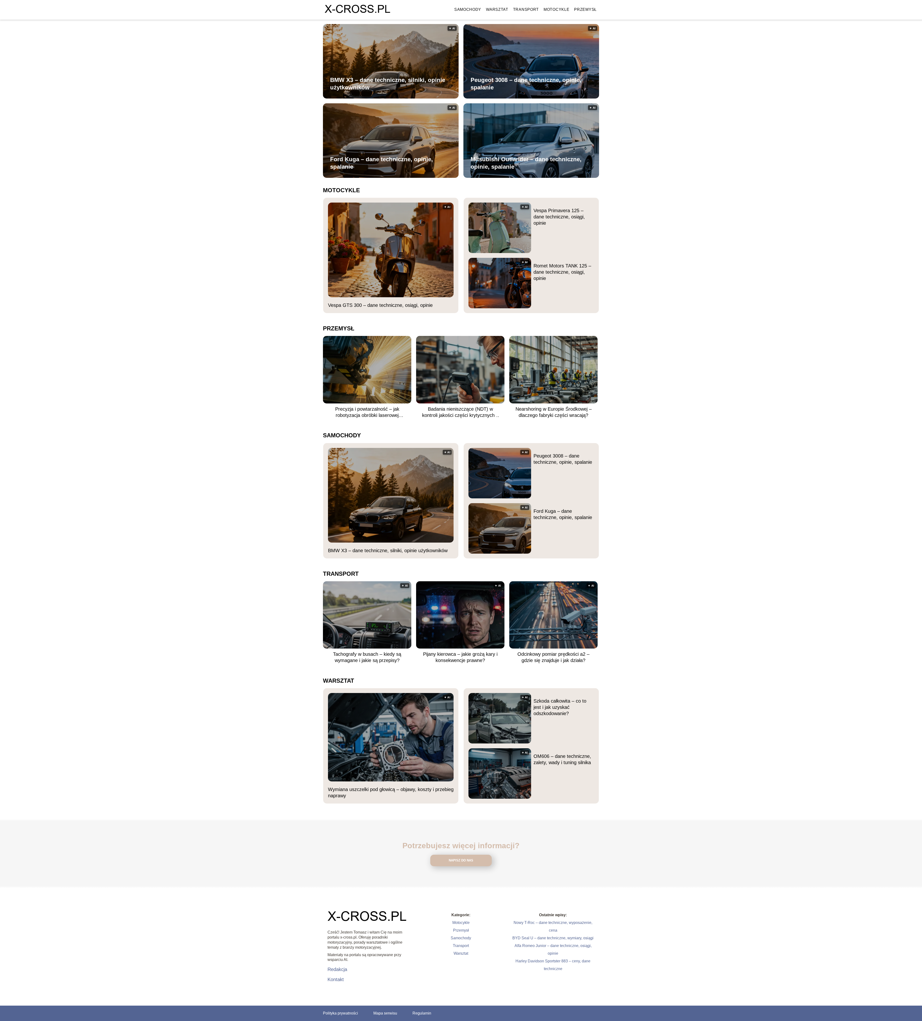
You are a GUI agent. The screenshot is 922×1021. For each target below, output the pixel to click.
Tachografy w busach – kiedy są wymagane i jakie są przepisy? (367, 657)
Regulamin (421, 1013)
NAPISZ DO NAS (461, 860)
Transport (526, 9)
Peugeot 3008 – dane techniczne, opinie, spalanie (526, 84)
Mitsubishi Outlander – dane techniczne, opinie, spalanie (526, 163)
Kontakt (336, 979)
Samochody (467, 9)
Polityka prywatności (340, 1013)
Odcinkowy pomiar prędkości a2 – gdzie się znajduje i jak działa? (553, 657)
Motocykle (556, 9)
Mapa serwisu (385, 1013)
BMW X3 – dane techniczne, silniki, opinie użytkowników (387, 84)
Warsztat (497, 9)
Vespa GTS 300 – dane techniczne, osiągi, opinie (380, 305)
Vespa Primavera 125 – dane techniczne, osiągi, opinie (559, 217)
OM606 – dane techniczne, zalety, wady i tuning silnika (562, 759)
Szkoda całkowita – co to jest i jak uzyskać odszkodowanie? (560, 707)
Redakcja (337, 969)
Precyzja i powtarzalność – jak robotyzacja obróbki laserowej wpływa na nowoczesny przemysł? (367, 412)
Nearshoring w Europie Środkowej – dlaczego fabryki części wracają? (554, 412)
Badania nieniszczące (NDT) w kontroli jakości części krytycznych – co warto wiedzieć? (460, 412)
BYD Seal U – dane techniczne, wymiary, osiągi (553, 938)
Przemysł (585, 9)
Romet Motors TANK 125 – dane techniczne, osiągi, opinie (562, 272)
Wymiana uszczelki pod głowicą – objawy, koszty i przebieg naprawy (391, 792)
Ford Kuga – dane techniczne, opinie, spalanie (381, 163)
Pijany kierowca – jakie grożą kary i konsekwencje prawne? (460, 657)
